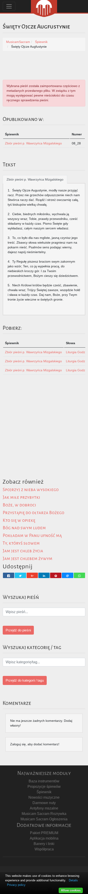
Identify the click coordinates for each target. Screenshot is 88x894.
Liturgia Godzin (77, 352)
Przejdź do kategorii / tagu (25, 680)
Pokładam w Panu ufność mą (32, 535)
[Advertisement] (44, 432)
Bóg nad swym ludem (24, 527)
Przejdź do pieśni (18, 630)
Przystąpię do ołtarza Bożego (33, 512)
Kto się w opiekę (19, 520)
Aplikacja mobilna (44, 838)
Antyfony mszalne (44, 808)
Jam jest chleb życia (23, 550)
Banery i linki (44, 844)
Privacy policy (16, 885)
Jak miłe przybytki (21, 497)
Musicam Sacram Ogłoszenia (44, 819)
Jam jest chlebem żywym (27, 558)
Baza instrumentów (44, 781)
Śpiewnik (44, 792)
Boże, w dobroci (19, 505)
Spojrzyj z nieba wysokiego (31, 489)
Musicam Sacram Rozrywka (44, 814)
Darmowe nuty (44, 803)
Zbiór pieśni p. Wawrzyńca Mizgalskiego (33, 143)
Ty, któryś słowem (21, 543)
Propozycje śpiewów (44, 786)
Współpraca (44, 849)
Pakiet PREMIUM (44, 833)
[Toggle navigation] (9, 6)
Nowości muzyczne (44, 797)
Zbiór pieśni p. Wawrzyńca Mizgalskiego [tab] (35, 179)
